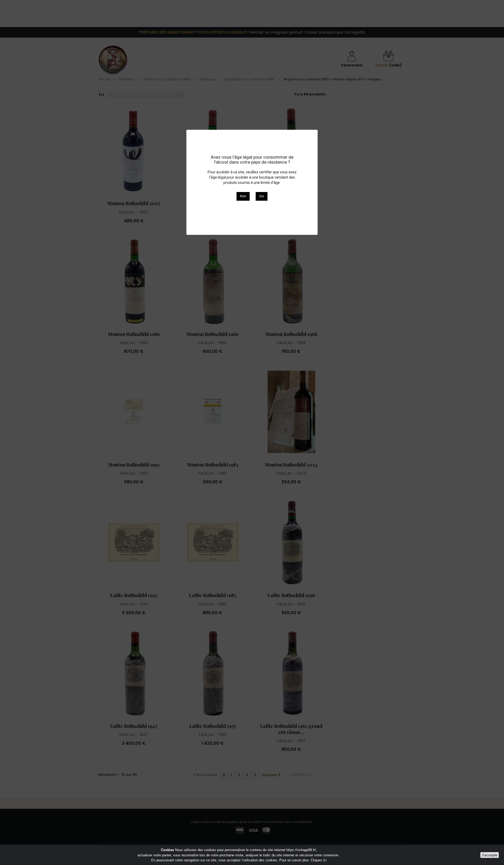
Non (243, 196)
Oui (261, 196)
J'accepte (489, 855)
